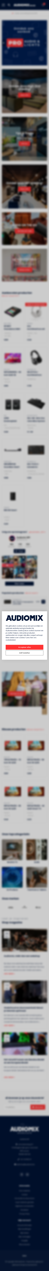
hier (31, 637)
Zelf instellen (24, 653)
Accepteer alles (24, 647)
